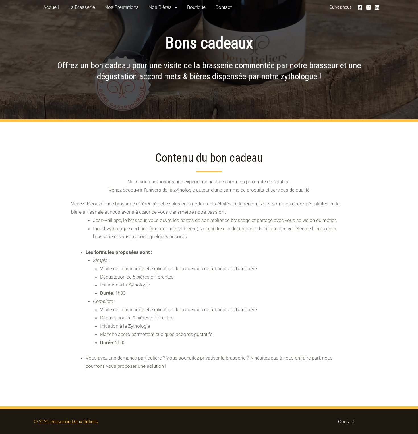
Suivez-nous (341, 7)
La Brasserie (82, 7)
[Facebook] (360, 7)
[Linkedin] (377, 7)
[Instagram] (368, 7)
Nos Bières (160, 7)
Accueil (51, 7)
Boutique (196, 7)
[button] (174, 7)
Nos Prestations (122, 7)
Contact (223, 7)
